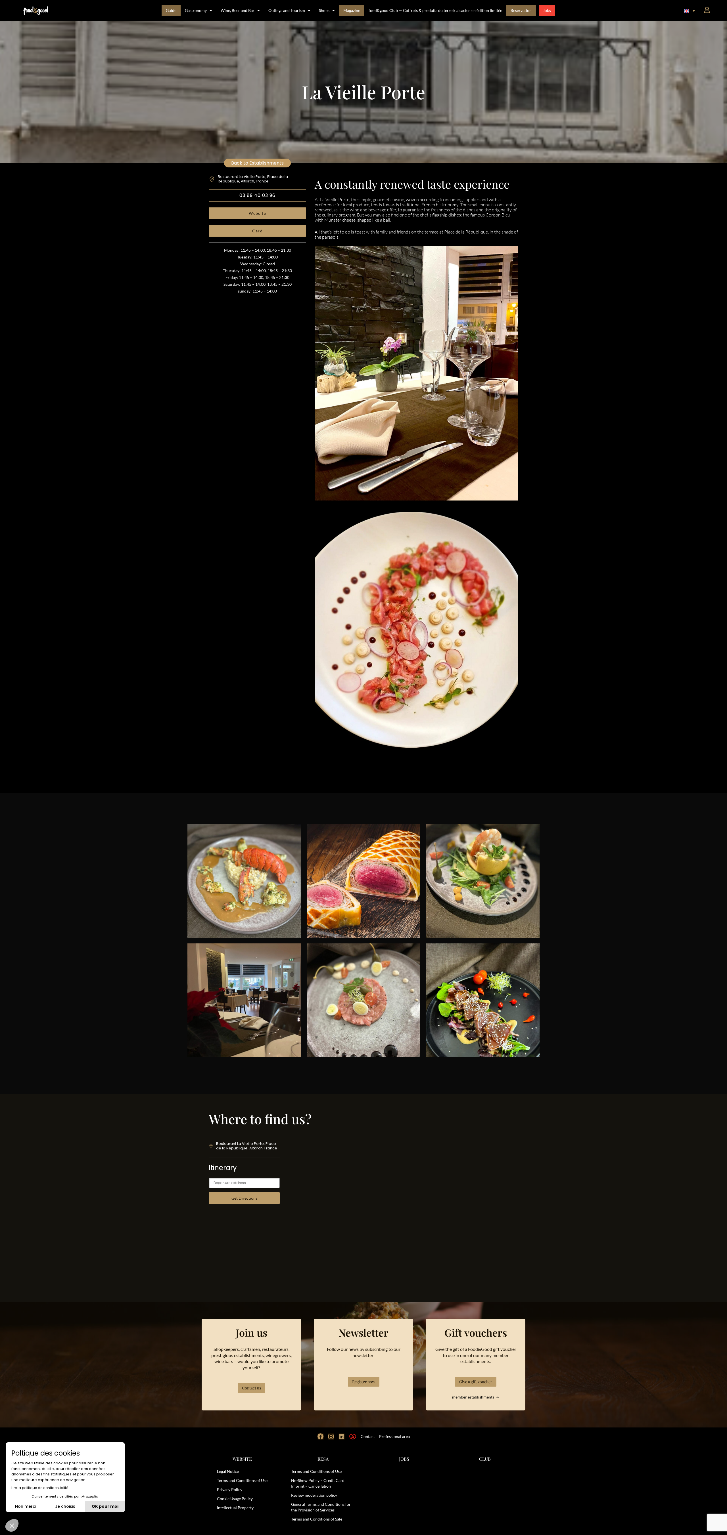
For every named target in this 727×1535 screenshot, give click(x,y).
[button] (689, 10)
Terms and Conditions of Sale (316, 1519)
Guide (171, 10)
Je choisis (65, 1506)
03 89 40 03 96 (257, 195)
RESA (323, 1459)
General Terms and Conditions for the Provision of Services (321, 1507)
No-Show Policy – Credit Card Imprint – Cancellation (317, 1483)
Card (257, 230)
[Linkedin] (342, 1436)
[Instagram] (331, 1436)
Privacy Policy (229, 1489)
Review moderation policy (314, 1495)
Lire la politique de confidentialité (39, 1487)
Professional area (394, 1436)
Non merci (25, 1506)
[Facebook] (320, 1436)
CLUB (485, 1459)
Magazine (351, 10)
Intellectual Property (235, 1507)
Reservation (521, 10)
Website (257, 213)
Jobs (547, 10)
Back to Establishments (257, 163)
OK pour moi (105, 1506)
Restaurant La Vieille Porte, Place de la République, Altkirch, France (253, 179)
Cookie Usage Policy (235, 1498)
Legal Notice (228, 1471)
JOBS (404, 1459)
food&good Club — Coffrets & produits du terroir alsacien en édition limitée (435, 10)
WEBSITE (242, 1459)
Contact (368, 1436)
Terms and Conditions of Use (242, 1480)
